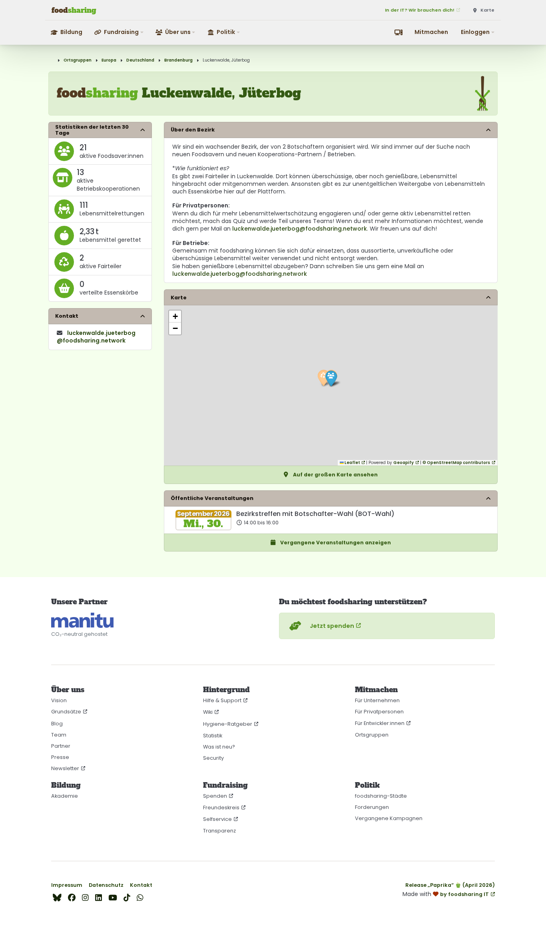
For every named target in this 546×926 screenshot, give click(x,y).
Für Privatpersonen (379, 711)
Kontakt (141, 885)
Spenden (215, 796)
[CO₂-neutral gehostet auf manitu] (82, 620)
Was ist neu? (219, 746)
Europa (109, 60)
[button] (119, 32)
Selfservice (217, 819)
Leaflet (352, 463)
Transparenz (219, 830)
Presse (60, 757)
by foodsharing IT (464, 894)
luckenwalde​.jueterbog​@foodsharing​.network (96, 337)
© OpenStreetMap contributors (456, 463)
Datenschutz (106, 885)
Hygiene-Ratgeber (227, 724)
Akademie (64, 796)
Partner (60, 746)
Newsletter (65, 768)
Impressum (66, 885)
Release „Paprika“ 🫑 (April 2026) (450, 885)
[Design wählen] (398, 32)
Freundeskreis (221, 807)
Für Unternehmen (377, 700)
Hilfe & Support (222, 700)
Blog (57, 723)
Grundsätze (66, 711)
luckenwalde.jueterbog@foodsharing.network (299, 229)
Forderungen (372, 807)
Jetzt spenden (332, 626)
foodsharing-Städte (381, 796)
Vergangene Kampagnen (388, 818)
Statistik (212, 735)
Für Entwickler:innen (380, 723)
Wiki (208, 712)
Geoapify (403, 463)
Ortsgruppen (78, 60)
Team (58, 734)
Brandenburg (178, 60)
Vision (59, 700)
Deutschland (140, 60)
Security (213, 758)
